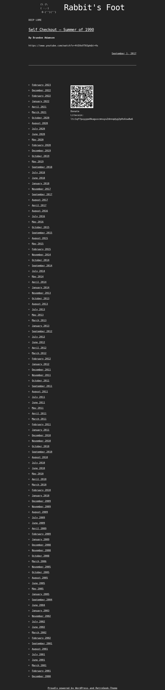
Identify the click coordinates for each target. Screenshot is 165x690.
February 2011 (41, 424)
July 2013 (38, 309)
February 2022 (41, 95)
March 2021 (39, 112)
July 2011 (38, 397)
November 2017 (41, 188)
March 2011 (39, 418)
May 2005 (38, 588)
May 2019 (38, 161)
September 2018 (42, 167)
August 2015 (40, 238)
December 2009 (41, 501)
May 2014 (38, 276)
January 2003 (40, 610)
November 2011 (41, 375)
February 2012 (41, 358)
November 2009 (41, 506)
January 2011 (40, 429)
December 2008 (41, 544)
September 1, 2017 (124, 53)
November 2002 (41, 616)
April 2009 (39, 528)
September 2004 (42, 599)
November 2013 (41, 293)
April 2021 (39, 106)
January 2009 (40, 539)
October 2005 (40, 572)
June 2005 (38, 583)
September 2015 (42, 232)
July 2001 (38, 654)
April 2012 (39, 347)
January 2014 (40, 287)
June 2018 (38, 178)
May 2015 (38, 243)
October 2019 (40, 156)
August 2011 (40, 391)
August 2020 (40, 123)
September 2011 (42, 386)
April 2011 (39, 413)
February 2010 (41, 490)
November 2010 (41, 440)
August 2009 (40, 512)
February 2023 (41, 84)
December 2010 (41, 435)
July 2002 (38, 621)
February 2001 (41, 670)
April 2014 (39, 282)
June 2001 (38, 659)
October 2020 (40, 117)
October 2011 (40, 380)
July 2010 (38, 462)
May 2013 (38, 314)
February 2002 (41, 638)
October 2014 (40, 260)
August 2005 (40, 577)
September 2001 (42, 643)
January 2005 (40, 594)
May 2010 (38, 473)
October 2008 (40, 555)
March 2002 (39, 632)
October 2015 (40, 227)
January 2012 (40, 364)
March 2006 (39, 561)
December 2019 (41, 150)
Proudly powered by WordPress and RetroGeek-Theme (82, 688)
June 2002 (38, 627)
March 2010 (39, 484)
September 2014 (42, 265)
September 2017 (42, 194)
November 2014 (41, 254)
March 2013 (39, 320)
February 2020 (41, 145)
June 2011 (38, 402)
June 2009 (38, 523)
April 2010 (39, 479)
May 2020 (38, 139)
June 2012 (38, 342)
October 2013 (40, 298)
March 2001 (39, 665)
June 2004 (38, 605)
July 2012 (38, 336)
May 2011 (38, 408)
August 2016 (40, 210)
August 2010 (40, 457)
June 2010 (38, 468)
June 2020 (38, 134)
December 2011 (41, 369)
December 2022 (41, 90)
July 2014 (38, 271)
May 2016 (38, 221)
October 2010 (40, 446)
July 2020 (38, 128)
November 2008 (41, 550)
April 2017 (39, 205)
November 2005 (41, 566)
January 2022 (40, 101)
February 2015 (41, 249)
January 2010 (40, 495)
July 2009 (38, 517)
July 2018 (38, 172)
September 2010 (42, 451)
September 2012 (42, 331)
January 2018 (40, 183)
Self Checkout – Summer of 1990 (61, 29)
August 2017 (40, 199)
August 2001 (40, 648)
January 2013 (40, 325)
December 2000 (41, 676)
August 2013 (40, 303)
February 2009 (41, 533)
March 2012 (39, 353)
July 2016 (38, 216)
